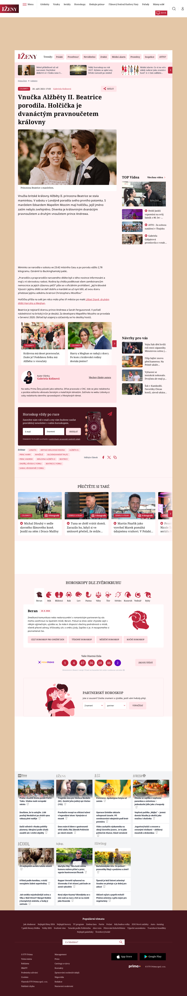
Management (61, 954)
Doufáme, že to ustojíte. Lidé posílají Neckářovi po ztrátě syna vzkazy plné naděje (35, 815)
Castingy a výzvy (62, 963)
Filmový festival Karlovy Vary (123, 4)
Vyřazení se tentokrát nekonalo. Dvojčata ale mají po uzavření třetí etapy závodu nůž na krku (155, 375)
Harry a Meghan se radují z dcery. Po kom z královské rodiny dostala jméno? (89, 357)
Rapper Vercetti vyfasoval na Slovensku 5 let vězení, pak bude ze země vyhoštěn (74, 883)
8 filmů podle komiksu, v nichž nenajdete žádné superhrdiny (33, 882)
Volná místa (26, 959)
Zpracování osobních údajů (67, 972)
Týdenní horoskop (82, 639)
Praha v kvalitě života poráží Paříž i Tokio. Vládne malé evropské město (36, 801)
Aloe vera (97, 928)
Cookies (24, 977)
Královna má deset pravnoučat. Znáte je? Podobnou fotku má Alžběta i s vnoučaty (41, 357)
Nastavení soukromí (64, 986)
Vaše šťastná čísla (91, 656)
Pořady (145, 4)
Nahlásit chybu (27, 986)
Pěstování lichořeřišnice (114, 928)
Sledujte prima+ (97, 4)
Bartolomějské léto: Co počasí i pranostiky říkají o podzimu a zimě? (112, 867)
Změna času (91, 924)
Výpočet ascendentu (136, 928)
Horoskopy (79, 4)
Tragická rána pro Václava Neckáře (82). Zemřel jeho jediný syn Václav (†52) (74, 801)
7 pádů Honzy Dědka (30, 928)
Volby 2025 (47, 928)
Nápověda (59, 977)
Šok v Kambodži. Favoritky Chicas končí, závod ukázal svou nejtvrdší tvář (155, 389)
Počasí (109, 924)
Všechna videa (155, 177)
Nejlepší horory (64, 924)
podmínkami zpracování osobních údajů (64, 439)
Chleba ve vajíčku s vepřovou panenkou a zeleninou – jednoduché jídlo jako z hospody (149, 801)
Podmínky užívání (29, 972)
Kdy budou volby (122, 924)
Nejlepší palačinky (85, 932)
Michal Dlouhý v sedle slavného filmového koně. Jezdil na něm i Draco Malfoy (39, 527)
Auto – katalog (157, 924)
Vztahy (56, 4)
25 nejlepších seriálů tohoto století (36, 866)
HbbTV (24, 968)
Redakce (58, 981)
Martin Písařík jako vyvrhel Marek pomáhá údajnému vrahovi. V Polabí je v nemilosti (132, 529)
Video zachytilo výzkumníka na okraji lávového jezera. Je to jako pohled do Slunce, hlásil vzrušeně (111, 829)
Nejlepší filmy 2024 (46, 924)
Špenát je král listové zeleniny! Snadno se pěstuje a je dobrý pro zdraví (111, 883)
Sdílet (110, 89)
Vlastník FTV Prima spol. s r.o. (34, 981)
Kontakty (59, 968)
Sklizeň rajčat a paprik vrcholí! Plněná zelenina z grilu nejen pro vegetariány (111, 898)
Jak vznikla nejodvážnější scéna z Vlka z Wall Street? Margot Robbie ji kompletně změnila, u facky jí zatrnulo (35, 899)
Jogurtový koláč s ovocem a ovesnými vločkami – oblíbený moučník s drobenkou (148, 829)
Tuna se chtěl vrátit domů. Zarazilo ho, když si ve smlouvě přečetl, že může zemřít (86, 529)
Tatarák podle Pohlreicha (79, 928)
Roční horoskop (135, 639)
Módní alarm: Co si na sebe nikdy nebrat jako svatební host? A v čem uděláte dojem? (153, 71)
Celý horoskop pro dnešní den (47, 639)
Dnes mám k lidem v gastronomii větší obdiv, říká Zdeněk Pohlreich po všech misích (73, 829)
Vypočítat (138, 705)
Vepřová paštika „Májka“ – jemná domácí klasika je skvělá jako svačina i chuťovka (150, 815)
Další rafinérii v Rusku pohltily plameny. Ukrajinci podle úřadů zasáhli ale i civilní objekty (34, 829)
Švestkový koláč (103, 932)
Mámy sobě (158, 4)
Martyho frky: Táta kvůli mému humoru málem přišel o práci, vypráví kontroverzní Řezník (72, 869)
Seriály (67, 4)
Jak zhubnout (29, 924)
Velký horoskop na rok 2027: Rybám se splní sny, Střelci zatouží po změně (100, 70)
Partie (101, 924)
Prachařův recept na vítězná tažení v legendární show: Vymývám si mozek (74, 815)
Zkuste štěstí (145, 662)
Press (57, 959)
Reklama (25, 963)
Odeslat (73, 431)
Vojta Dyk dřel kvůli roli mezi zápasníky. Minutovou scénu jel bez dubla (156, 348)
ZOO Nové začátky (140, 924)
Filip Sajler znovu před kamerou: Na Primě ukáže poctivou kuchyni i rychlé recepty (155, 361)
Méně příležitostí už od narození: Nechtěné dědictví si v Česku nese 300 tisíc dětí (49, 71)
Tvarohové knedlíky (157, 928)
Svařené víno (60, 928)
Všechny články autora (100, 377)
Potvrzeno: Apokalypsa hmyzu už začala (111, 799)
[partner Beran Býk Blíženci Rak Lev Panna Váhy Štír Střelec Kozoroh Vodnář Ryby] (116, 705)
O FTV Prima (27, 954)
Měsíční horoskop (109, 639)
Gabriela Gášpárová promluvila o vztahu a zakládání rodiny (155, 240)
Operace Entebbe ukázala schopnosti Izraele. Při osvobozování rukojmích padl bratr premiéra (112, 817)
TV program (78, 924)
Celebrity (44, 4)
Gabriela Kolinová (62, 88)
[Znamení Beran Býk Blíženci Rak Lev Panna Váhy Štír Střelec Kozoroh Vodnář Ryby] (54, 431)
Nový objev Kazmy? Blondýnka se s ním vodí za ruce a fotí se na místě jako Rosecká (74, 898)
